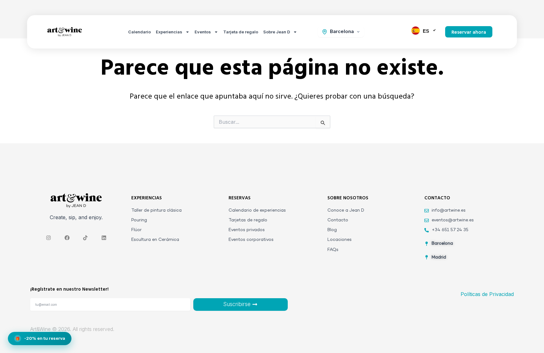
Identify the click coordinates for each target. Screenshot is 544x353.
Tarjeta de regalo (240, 31)
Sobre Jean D (276, 31)
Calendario (139, 31)
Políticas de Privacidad (487, 294)
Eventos (203, 31)
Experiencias (169, 31)
